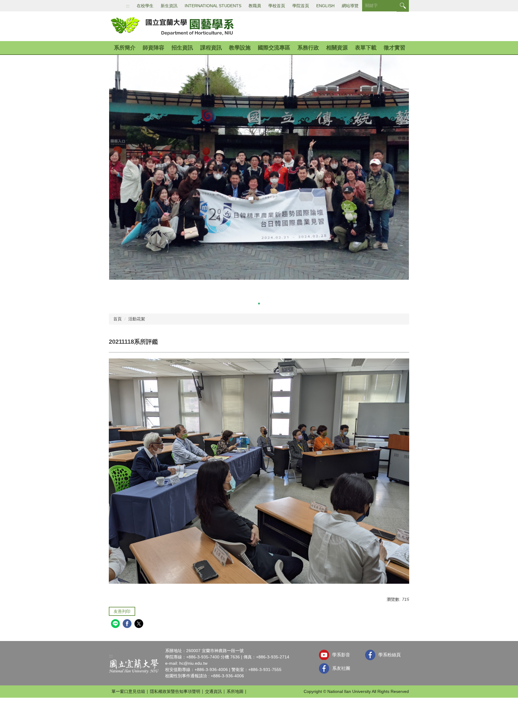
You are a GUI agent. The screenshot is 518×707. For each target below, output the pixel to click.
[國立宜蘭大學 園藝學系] (171, 25)
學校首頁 (276, 5)
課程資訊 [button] (211, 48)
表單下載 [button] (366, 48)
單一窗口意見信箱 (128, 691)
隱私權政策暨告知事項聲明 (175, 691)
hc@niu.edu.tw (193, 663)
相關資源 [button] (337, 48)
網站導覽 (350, 5)
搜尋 (403, 6)
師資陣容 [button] (153, 48)
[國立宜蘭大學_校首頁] (134, 666)
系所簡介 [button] (124, 48)
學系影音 (341, 654)
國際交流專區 (274, 48)
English (325, 5)
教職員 (255, 5)
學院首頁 (300, 5)
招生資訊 (182, 48)
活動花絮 (136, 318)
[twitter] (139, 624)
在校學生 (145, 5)
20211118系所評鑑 (133, 341)
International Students (213, 5)
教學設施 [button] (240, 48)
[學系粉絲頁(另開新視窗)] (370, 655)
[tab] (247, 303)
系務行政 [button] (308, 48)
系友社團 (341, 668)
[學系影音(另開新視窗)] (324, 655)
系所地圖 (235, 691)
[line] (116, 624)
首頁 (117, 318)
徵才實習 (394, 48)
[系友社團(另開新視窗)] (324, 668)
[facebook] (128, 624)
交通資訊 (213, 691)
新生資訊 (169, 5)
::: (128, 5)
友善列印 (122, 611)
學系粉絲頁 (389, 654)
